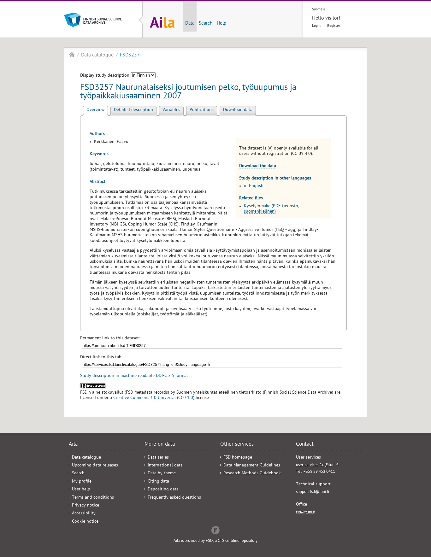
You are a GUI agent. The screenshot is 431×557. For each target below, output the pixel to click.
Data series (158, 457)
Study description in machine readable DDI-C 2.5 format (134, 376)
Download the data (257, 166)
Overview (95, 110)
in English (253, 186)
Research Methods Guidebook (252, 473)
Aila (72, 54)
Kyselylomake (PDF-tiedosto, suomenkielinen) (271, 209)
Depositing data (163, 489)
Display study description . (119, 76)
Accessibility (84, 513)
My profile (82, 481)
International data (165, 465)
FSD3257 (130, 55)
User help (81, 489)
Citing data (158, 481)
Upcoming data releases (95, 465)
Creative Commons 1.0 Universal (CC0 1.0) (153, 398)
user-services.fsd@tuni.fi (317, 465)
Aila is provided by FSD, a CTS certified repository (215, 541)
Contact (305, 445)
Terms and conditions (93, 498)
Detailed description (133, 110)
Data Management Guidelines (251, 465)
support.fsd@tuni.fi (312, 492)
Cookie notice (85, 522)
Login (316, 26)
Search (205, 23)
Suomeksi (319, 9)
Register (333, 26)
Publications (202, 110)
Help (221, 23)
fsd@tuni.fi (305, 512)
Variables (171, 110)
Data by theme (162, 473)
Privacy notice (85, 505)
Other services (237, 445)
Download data (237, 110)
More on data (160, 445)
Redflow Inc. (215, 529)
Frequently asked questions (174, 498)
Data (189, 23)
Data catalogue (97, 55)
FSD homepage (237, 457)
